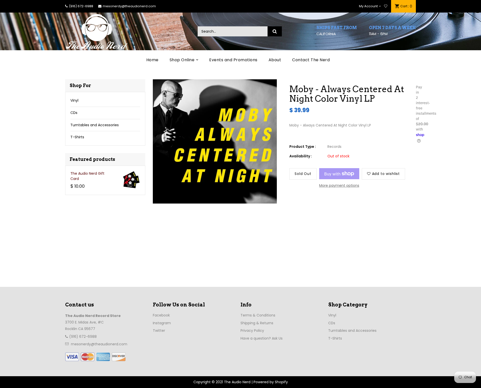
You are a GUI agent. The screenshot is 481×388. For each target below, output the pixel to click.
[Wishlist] (385, 6)
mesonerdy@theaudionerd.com (129, 6)
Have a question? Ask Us (262, 338)
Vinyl (74, 100)
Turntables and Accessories (94, 124)
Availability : (300, 156)
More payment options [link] (339, 185)
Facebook (161, 315)
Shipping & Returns (257, 323)
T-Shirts (77, 137)
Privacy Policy (252, 330)
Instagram (162, 323)
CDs (73, 112)
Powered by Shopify (271, 381)
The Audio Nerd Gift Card (87, 176)
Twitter (159, 330)
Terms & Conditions (258, 315)
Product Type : (302, 146)
